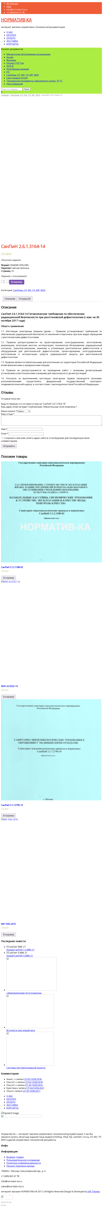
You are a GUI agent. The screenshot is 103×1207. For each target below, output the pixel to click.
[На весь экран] (7, 1202)
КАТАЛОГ (11, 35)
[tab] (10, 298)
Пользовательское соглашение (23, 1160)
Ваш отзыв (7, 414)
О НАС (9, 32)
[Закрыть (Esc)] (2, 1202)
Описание (10, 298)
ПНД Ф (10, 66)
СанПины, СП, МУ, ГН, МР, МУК (22, 74)
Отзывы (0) (24, 298)
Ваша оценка (9, 411)
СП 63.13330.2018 (33, 1079)
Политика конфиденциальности (23, 1163)
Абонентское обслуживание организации (28, 54)
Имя (4, 429)
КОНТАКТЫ (12, 44)
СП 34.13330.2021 (35, 1088)
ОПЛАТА (10, 38)
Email (4, 433)
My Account (12, 3)
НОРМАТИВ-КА (16, 20)
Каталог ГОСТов (15, 63)
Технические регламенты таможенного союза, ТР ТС (34, 80)
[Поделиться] (5, 1202)
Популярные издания (17, 69)
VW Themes (93, 1191)
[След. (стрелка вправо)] (5, 1205)
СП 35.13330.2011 (31, 1091)
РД (7, 72)
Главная (5, 95)
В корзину (16, 282)
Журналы (11, 60)
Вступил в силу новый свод (20, 1030)
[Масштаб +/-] (10, 1202)
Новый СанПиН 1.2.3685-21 (20, 949)
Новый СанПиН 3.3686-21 (19, 955)
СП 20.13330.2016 (34, 1085)
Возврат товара (15, 1157)
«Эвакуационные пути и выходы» (24, 992)
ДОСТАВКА (12, 41)
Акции (9, 57)
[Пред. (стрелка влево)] (2, 1205)
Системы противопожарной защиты (25, 1067)
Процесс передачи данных (20, 1165)
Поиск (26, 89)
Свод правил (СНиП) (17, 77)
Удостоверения (14, 83)
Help (8, 6)
